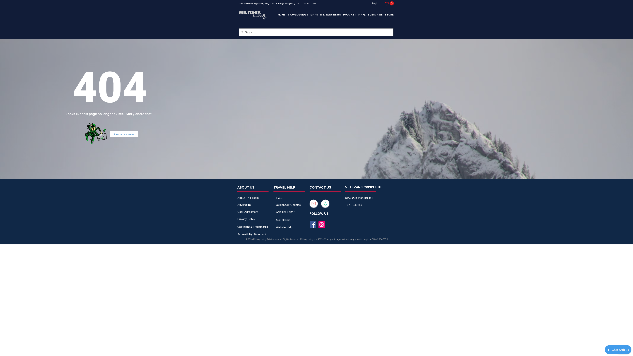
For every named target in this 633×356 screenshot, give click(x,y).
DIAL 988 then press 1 (359, 197)
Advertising (244, 204)
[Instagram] (321, 224)
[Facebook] (313, 224)
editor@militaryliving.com (288, 3)
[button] (390, 3)
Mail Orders (283, 220)
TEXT (349, 205)
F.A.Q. (279, 198)
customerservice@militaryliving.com (256, 3)
